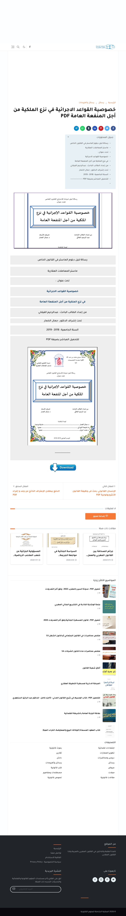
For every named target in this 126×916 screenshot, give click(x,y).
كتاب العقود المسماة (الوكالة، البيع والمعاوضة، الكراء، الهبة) (71, 730)
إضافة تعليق (99, 516)
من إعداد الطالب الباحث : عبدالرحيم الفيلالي (89, 166)
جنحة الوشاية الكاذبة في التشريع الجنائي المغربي (77, 605)
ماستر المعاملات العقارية (96, 148)
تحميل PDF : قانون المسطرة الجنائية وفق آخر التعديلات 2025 (72, 620)
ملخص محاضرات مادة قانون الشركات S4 (81, 651)
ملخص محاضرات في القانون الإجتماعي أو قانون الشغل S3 (73, 636)
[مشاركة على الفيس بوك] (113, 128)
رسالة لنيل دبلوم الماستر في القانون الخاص (89, 143)
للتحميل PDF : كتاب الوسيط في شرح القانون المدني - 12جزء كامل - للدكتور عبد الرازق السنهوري (56, 698)
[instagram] (101, 879)
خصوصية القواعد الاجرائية (96, 157)
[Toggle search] (18, 47)
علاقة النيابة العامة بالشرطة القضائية (82, 714)
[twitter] (113, 879)
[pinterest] (107, 879)
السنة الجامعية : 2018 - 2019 (95, 175)
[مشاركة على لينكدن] (94, 128)
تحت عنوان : (103, 152)
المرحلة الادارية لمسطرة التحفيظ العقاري (80, 684)
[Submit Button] (13, 889)
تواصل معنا (56, 853)
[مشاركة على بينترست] (100, 128)
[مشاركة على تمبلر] (88, 128)
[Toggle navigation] (12, 47)
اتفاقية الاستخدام (53, 858)
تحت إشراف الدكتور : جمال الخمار (93, 170)
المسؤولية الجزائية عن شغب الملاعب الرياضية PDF (27, 555)
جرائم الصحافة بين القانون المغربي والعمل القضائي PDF (100, 555)
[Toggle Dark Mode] (24, 46)
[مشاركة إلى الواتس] (82, 128)
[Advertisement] (63, 21)
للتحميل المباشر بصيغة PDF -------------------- (89, 179)
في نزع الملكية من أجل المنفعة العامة (91, 161)
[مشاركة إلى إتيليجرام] (76, 128)
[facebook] (29, 47)
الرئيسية (57, 849)
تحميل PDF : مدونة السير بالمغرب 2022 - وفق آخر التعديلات (72, 589)
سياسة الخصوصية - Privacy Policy (45, 862)
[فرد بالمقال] (107, 128)
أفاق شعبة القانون (91, 668)
